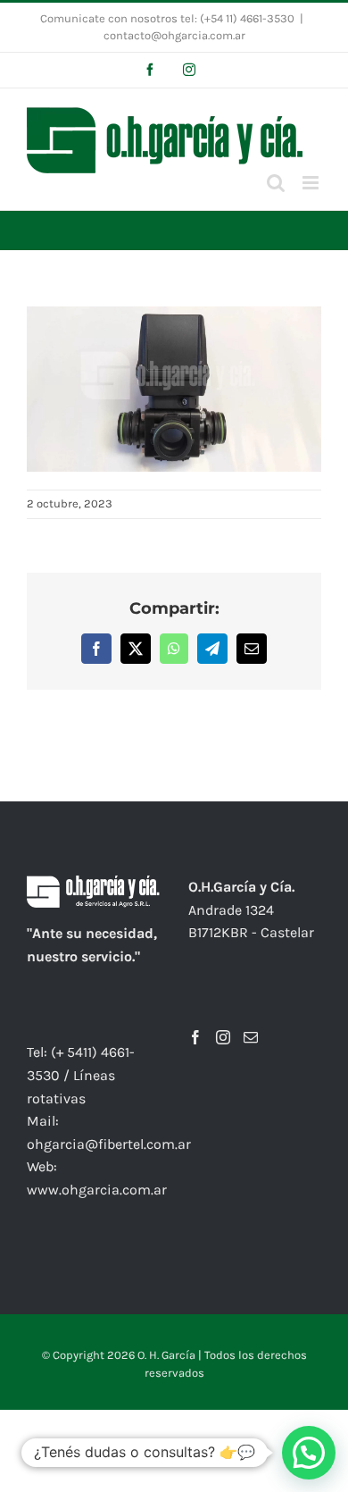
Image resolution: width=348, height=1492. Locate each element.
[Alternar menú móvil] (311, 182)
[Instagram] (223, 1037)
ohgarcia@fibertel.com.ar (109, 1144)
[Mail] (251, 1037)
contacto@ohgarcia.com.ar (174, 35)
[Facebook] (195, 1037)
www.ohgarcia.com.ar (97, 1189)
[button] (309, 1452)
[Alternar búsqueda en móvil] (276, 182)
